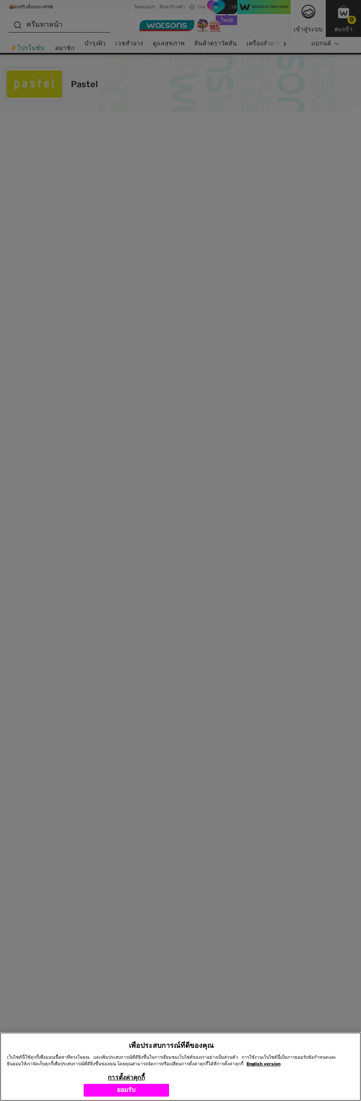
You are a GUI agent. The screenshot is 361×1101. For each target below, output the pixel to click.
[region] (180, 1066)
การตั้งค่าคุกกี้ (126, 1077)
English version (263, 1064)
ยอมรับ (126, 1090)
